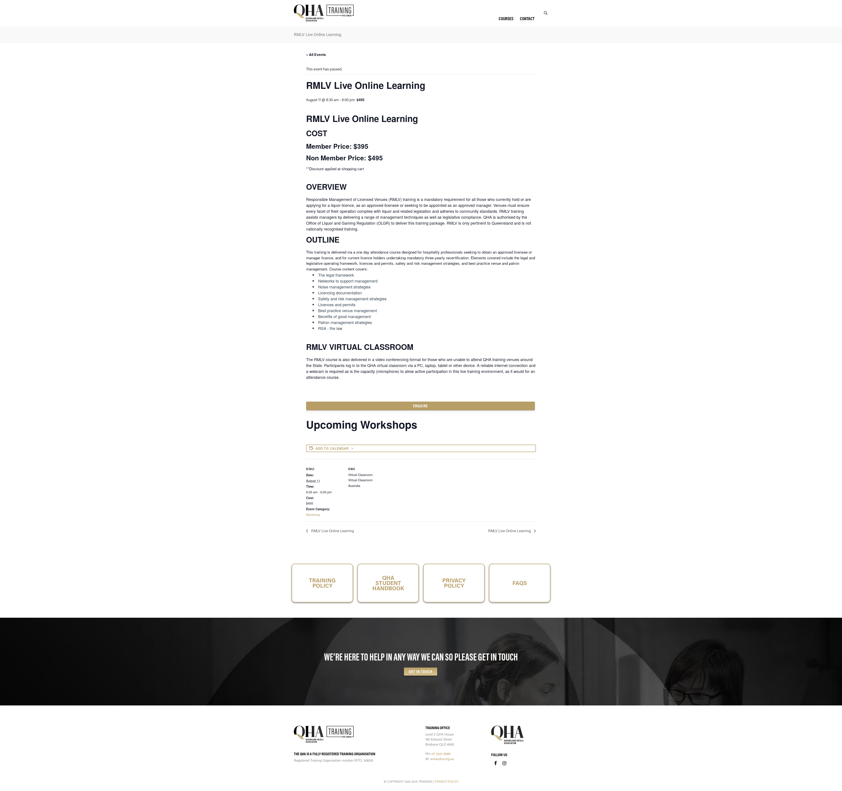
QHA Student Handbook (388, 583)
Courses (506, 18)
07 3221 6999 (441, 754)
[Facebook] (495, 763)
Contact (527, 18)
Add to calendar (332, 448)
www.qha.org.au (442, 759)
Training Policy (322, 583)
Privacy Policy (454, 583)
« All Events (316, 54)
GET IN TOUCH (420, 671)
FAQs (519, 583)
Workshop (313, 514)
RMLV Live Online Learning (332, 530)
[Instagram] (504, 763)
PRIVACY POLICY (446, 782)
